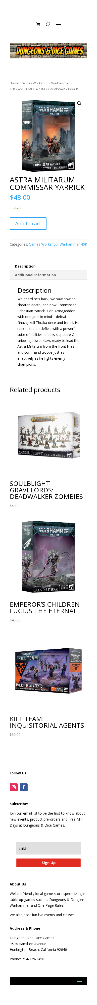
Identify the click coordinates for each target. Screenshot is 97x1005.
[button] (79, 103)
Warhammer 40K (73, 244)
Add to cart (28, 223)
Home (14, 83)
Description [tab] (25, 266)
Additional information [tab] (35, 275)
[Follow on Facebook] (24, 787)
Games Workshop (34, 83)
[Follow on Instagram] (14, 787)
